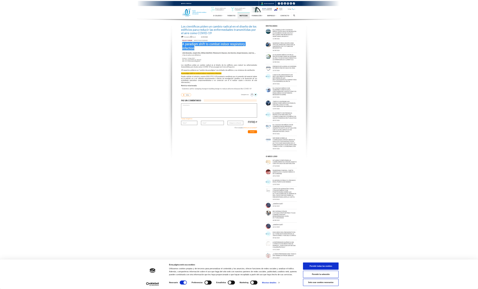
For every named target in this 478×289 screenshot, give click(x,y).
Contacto (284, 16)
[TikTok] (294, 3)
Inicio (184, 3)
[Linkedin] (291, 3)
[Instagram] (288, 3)
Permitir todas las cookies (321, 266)
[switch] (208, 283)
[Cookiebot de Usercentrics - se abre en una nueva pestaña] (152, 284)
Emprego (271, 16)
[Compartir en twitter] (255, 94)
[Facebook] (279, 3)
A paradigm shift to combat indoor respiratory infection (201, 73)
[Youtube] (285, 3)
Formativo (186, 37)
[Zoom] (219, 51)
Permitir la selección (321, 274)
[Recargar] (256, 122)
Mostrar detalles (269, 283)
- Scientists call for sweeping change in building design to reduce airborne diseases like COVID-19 (216, 89)
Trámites (231, 16)
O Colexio (217, 16)
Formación (257, 16)
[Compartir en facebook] (251, 94)
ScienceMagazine (228, 67)
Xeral (194, 37)
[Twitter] (282, 3)
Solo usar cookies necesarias (320, 282)
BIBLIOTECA (210, 76)
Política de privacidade (250, 127)
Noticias (188, 3)
